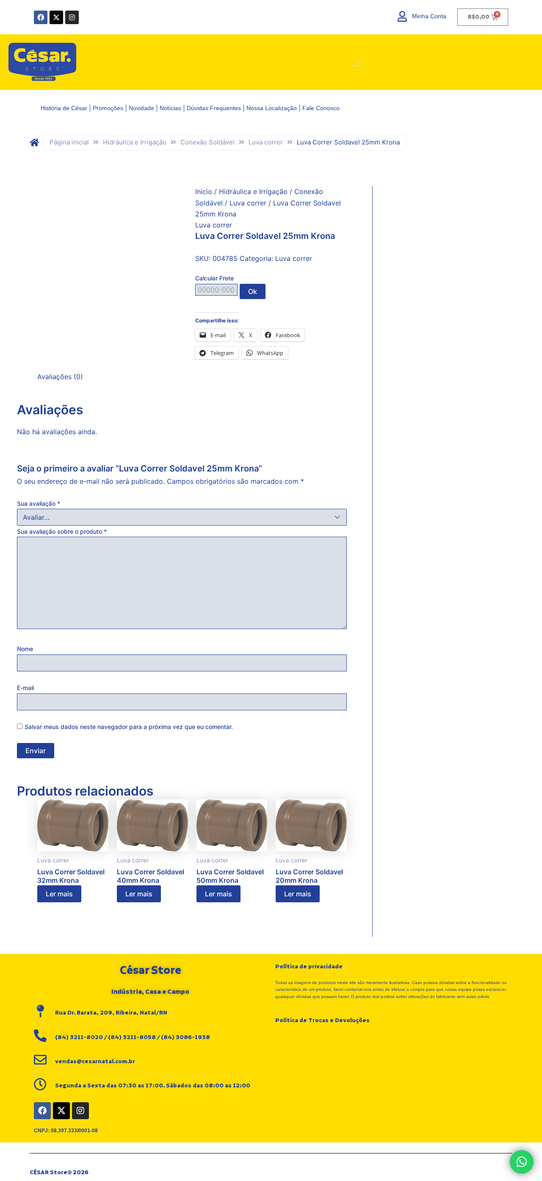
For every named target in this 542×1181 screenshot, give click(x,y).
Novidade (141, 108)
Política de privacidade (309, 966)
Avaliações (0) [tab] (60, 376)
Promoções (108, 108)
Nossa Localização (271, 108)
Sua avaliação (38, 503)
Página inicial (69, 142)
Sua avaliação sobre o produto (62, 531)
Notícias (170, 108)
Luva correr (266, 142)
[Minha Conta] (402, 16)
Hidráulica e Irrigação (134, 142)
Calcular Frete (214, 278)
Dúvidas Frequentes (214, 108)
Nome (25, 648)
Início (203, 191)
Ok (252, 291)
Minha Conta (429, 16)
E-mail (25, 687)
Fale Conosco (321, 108)
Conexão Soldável (207, 142)
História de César (64, 108)
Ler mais (59, 894)
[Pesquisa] (347, 62)
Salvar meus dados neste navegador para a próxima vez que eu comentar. (129, 726)
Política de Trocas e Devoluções (322, 1020)
